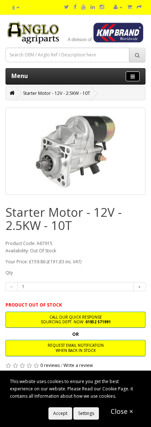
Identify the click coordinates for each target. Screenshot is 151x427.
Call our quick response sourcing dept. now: (76, 319)
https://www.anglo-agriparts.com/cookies (53, 403)
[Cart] (129, 7)
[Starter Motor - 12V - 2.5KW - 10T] (75, 151)
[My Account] (118, 7)
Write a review (78, 365)
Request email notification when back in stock (76, 348)
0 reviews (50, 365)
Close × (122, 411)
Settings (86, 413)
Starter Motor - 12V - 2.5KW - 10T (56, 93)
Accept (60, 413)
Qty (9, 273)
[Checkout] (139, 7)
